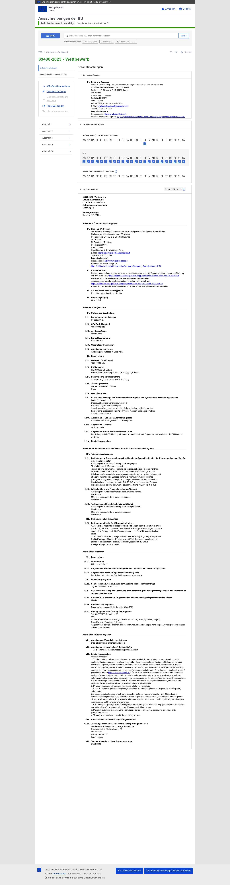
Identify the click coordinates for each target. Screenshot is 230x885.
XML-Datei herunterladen (58, 86)
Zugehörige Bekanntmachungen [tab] (53, 74)
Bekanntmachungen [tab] (48, 68)
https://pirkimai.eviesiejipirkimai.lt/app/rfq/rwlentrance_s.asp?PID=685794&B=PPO (127, 284)
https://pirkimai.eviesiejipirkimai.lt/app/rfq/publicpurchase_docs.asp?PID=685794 (144, 276)
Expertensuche (106, 42)
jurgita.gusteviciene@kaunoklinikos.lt (113, 106)
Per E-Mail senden (55, 106)
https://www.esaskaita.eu (119, 672)
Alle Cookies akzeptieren (129, 871)
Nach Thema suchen (124, 42)
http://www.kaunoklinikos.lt (115, 114)
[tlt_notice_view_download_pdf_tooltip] (84, 161)
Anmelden (170, 9)
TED (40, 52)
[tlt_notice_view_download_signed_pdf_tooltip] (144, 143)
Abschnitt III (47, 138)
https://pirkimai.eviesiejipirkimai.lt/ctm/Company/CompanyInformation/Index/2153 (151, 117)
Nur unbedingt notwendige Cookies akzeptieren (168, 871)
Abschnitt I (47, 124)
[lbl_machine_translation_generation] (116, 171)
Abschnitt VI (48, 151)
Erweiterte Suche (90, 42)
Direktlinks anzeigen (56, 91)
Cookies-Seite (59, 873)
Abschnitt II (47, 131)
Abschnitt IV (48, 144)
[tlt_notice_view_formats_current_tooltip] (184, 189)
